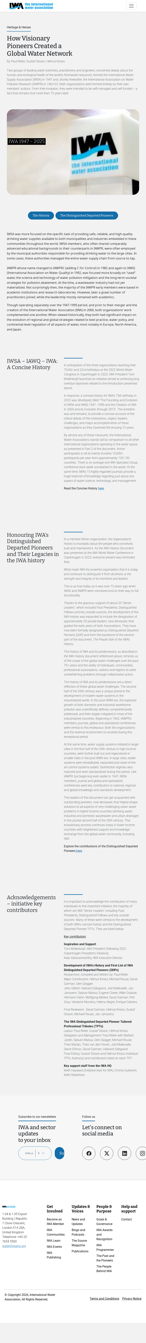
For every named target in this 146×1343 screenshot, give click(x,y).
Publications (80, 1251)
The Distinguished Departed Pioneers (86, 215)
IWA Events (54, 1247)
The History (41, 215)
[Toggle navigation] (131, 6)
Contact (126, 1219)
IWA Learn (53, 1240)
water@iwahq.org (14, 1246)
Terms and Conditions (104, 1298)
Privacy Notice (131, 1298)
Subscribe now (62, 1153)
